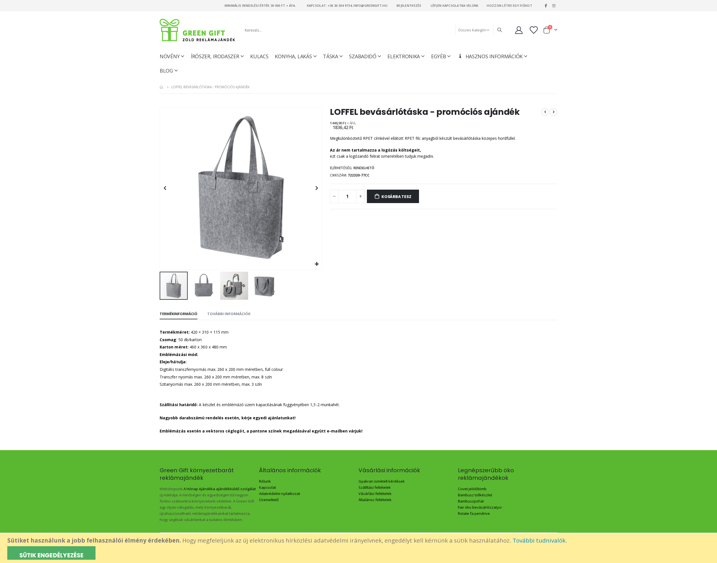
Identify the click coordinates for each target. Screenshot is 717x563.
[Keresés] (499, 30)
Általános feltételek (375, 499)
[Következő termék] (553, 112)
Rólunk (265, 481)
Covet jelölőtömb (472, 488)
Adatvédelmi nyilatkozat (279, 493)
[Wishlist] (534, 30)
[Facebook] (546, 5)
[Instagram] (553, 5)
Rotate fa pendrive (474, 513)
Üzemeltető (269, 499)
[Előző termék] (545, 112)
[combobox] (373, 30)
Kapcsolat (267, 487)
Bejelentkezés (409, 5)
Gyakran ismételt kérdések (381, 481)
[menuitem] (169, 70)
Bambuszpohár (471, 501)
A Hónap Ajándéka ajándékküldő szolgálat (219, 488)
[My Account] (518, 30)
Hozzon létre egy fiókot (509, 5)
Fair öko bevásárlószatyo (479, 507)
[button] (317, 264)
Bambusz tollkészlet (475, 494)
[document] (359, 548)
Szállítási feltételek (374, 487)
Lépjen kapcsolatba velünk (455, 5)
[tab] (178, 314)
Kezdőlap (162, 87)
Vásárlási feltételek (375, 493)
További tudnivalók (539, 540)
